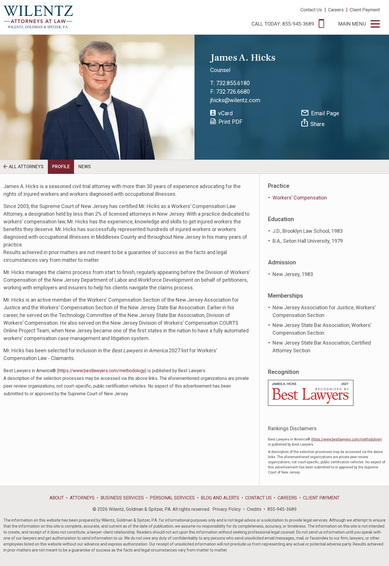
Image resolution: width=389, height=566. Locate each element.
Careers (336, 10)
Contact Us (311, 10)
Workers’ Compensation (300, 198)
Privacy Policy (226, 509)
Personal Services (172, 498)
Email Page (325, 113)
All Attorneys (26, 166)
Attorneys (82, 498)
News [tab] (84, 166)
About (57, 498)
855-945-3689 (281, 509)
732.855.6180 (233, 83)
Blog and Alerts (220, 498)
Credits (254, 509)
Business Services (122, 498)
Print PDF (230, 121)
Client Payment (365, 10)
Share (317, 124)
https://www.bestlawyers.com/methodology (101, 370)
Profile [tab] (61, 166)
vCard (225, 113)
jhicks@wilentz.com (235, 100)
